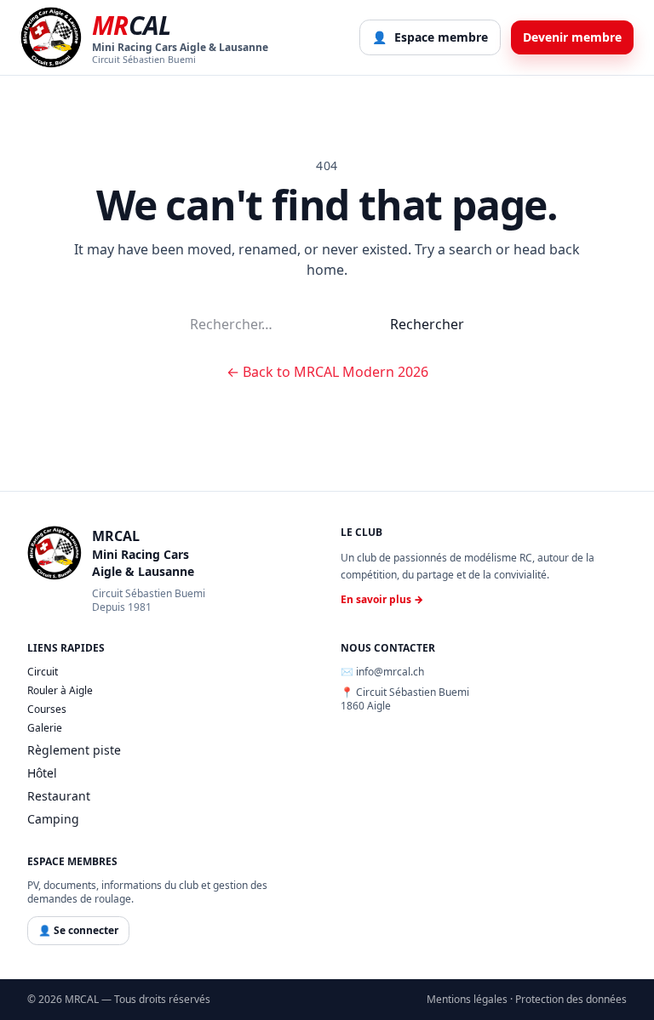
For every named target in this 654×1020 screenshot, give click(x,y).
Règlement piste (74, 750)
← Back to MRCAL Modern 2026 (327, 371)
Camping (53, 819)
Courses (46, 709)
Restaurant (58, 796)
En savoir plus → (382, 600)
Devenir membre (572, 37)
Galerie (44, 728)
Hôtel (42, 773)
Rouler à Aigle (60, 691)
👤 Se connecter (78, 930)
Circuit (42, 672)
